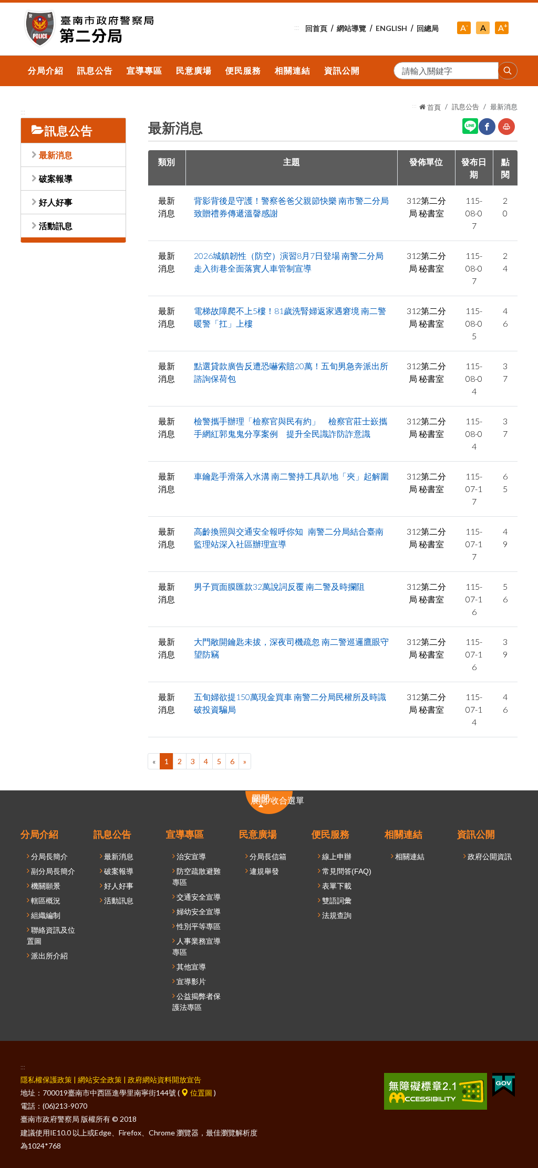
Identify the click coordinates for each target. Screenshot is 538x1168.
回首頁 (316, 28)
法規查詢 (336, 915)
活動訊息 (56, 226)
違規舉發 (264, 871)
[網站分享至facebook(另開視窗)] (487, 126)
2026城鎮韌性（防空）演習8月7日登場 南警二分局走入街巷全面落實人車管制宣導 (289, 262)
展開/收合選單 (283, 803)
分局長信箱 (268, 856)
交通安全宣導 (199, 897)
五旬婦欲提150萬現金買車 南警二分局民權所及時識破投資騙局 (290, 703)
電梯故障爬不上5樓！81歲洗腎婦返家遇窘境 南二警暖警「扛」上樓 (290, 317)
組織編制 (45, 915)
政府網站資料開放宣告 (164, 1079)
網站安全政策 (100, 1079)
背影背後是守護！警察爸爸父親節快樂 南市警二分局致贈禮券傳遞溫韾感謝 (291, 206)
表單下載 (336, 886)
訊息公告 (465, 106)
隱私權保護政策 (46, 1079)
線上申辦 (336, 856)
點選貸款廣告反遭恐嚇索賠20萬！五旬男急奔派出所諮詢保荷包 (291, 372)
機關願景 (45, 886)
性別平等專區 (199, 926)
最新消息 (56, 155)
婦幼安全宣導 (199, 912)
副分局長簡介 (53, 871)
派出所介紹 (49, 956)
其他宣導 (191, 967)
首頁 (433, 107)
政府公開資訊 (490, 856)
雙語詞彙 (336, 900)
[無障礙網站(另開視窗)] (435, 1090)
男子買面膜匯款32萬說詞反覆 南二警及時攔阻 (279, 586)
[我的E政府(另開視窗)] (503, 1083)
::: (296, 27)
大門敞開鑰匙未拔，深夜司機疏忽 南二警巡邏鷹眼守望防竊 (291, 648)
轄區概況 (45, 900)
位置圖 (200, 1092)
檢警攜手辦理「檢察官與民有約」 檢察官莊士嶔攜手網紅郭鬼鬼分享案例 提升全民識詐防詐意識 (290, 427)
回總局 (428, 28)
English (391, 28)
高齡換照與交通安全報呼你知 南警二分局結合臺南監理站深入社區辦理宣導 (289, 537)
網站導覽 (351, 28)
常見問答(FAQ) (346, 871)
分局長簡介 (49, 856)
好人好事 (56, 202)
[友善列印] (506, 126)
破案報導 (56, 178)
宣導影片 (191, 981)
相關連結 (410, 856)
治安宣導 (191, 856)
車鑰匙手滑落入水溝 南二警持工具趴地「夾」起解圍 (291, 476)
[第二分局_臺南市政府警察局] (90, 29)
